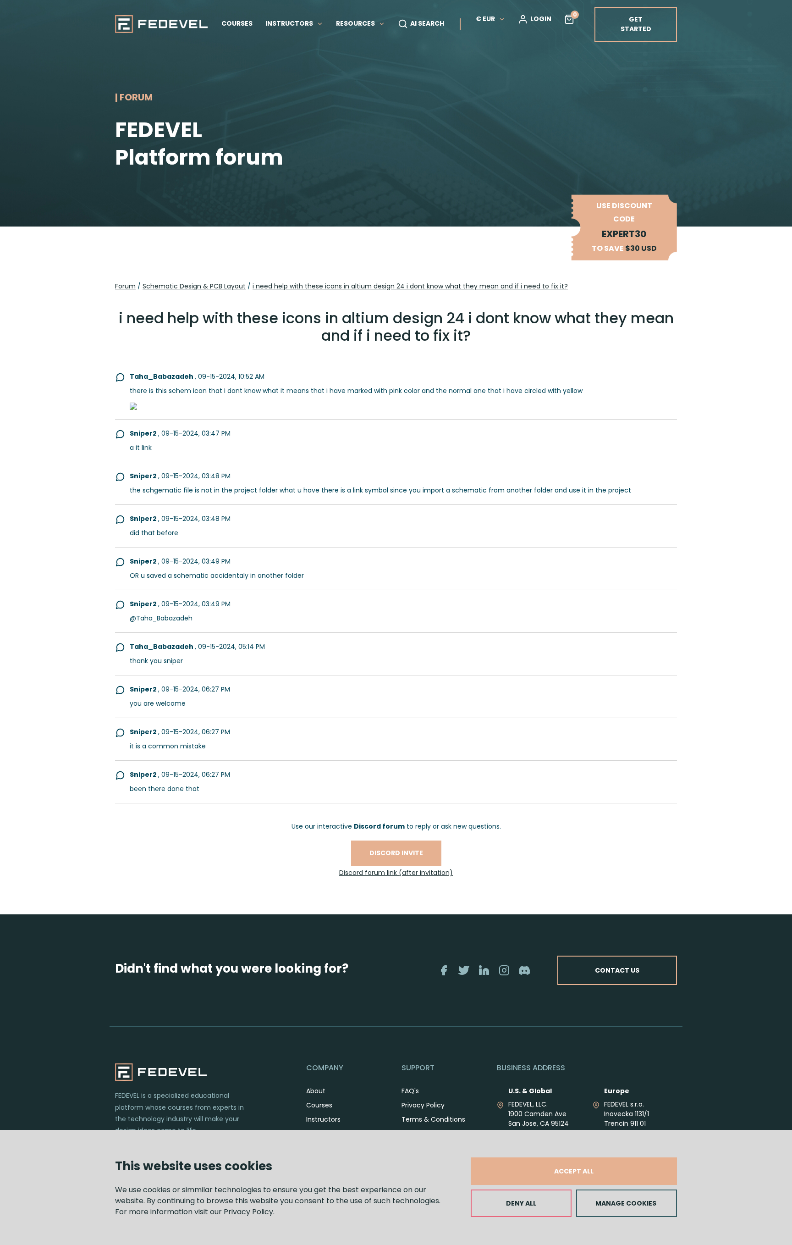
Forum (125, 286)
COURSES (237, 23)
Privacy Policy (248, 1211)
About (315, 1091)
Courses (319, 1105)
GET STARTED (636, 24)
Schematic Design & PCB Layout (194, 286)
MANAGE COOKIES (625, 1203)
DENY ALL (521, 1203)
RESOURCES (356, 23)
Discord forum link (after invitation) (396, 872)
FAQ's (410, 1091)
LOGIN (540, 18)
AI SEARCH (427, 23)
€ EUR (485, 18)
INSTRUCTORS (289, 23)
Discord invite (396, 853)
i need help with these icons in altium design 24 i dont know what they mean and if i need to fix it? (410, 286)
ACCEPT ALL (574, 1171)
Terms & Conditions (433, 1119)
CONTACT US (617, 970)
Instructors (323, 1119)
